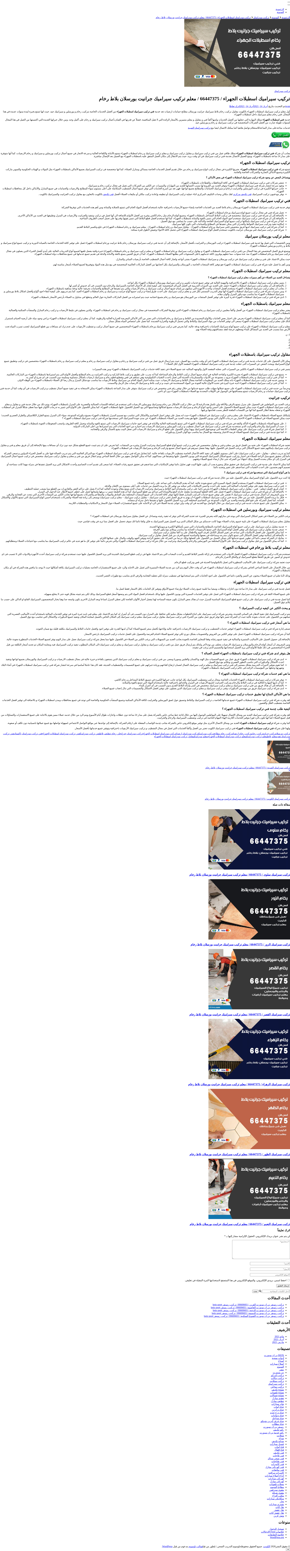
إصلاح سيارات (277, 1364)
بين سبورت (278, 1372)
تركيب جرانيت (269, 733)
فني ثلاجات (278, 1455)
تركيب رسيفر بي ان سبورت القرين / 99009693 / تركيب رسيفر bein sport (248, 1304)
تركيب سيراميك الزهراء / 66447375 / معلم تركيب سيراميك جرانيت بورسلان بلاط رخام (239, 1084)
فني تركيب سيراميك (90, 733)
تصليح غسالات (277, 1395)
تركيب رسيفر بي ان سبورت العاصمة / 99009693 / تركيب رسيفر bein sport (247, 1307)
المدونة (280, 12)
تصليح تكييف (278, 1389)
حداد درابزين (278, 1409)
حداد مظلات (278, 1424)
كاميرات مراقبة (276, 1473)
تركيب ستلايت (277, 1381)
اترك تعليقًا (234, 106)
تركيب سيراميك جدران (132, 733)
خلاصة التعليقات (276, 1534)
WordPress (167, 1546)
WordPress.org (277, 1537)
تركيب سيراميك (282, 91)
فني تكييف (108, 194)
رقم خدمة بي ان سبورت (272, 1432)
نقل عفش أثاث (276, 1513)
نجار (282, 1501)
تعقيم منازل (278, 1398)
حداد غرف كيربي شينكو (272, 1421)
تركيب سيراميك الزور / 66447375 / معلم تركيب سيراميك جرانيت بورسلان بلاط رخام (240, 944)
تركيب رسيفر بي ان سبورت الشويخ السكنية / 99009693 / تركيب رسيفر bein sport (244, 1316)
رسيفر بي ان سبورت (273, 1427)
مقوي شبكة (278, 1493)
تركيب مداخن (277, 1387)
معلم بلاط (272, 736)
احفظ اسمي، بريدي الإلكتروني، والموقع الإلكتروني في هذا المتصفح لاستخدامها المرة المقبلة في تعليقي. (235, 1280)
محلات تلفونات (276, 1484)
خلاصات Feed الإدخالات (272, 1531)
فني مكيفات (278, 1470)
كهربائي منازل (277, 1481)
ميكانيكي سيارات (275, 1498)
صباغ (281, 1438)
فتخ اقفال (279, 1450)
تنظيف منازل (277, 1401)
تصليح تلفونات (277, 1392)
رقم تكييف (278, 1430)
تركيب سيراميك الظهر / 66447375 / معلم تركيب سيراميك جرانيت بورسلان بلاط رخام (240, 1154)
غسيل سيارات (277, 1444)
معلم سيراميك (201, 736)
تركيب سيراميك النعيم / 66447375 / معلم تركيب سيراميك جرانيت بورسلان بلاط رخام (240, 1224)
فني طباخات (277, 1461)
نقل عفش (279, 1510)
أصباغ (281, 1361)
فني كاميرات (277, 1464)
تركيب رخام (257, 733)
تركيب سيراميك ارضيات (187, 733)
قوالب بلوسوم (196, 1546)
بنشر (281, 1369)
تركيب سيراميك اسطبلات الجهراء (159, 733)
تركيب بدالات (277, 1378)
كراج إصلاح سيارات (274, 1475)
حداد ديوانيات (277, 1415)
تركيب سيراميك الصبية (199, 128)
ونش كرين (279, 1515)
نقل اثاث (280, 1507)
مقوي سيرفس (276, 1490)
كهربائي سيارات (276, 1478)
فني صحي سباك (276, 1458)
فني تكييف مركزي (242, 194)
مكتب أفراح (278, 1495)
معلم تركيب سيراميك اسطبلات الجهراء (227, 736)
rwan (287, 106)
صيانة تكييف (278, 1441)
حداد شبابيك (278, 1418)
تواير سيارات (277, 1404)
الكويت (266, 1546)
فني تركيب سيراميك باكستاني (28, 733)
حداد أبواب (279, 1407)
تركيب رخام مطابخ (223, 733)
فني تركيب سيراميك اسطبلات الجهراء (61, 733)
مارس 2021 (278, 1342)
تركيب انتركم (277, 1375)
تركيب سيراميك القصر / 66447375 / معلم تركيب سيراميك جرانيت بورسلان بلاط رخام (239, 1014)
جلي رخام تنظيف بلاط (110, 733)
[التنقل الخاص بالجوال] (289, 2)
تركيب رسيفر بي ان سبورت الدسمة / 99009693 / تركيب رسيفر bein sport (248, 1313)
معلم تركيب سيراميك (256, 736)
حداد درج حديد (277, 1412)
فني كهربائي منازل (274, 1467)
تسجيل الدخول (276, 1529)
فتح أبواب (279, 1447)
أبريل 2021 (279, 1339)
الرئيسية (280, 9)
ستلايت (280, 1435)
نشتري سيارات (276, 1504)
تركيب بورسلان (283, 733)
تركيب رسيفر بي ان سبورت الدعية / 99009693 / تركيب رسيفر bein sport (248, 1310)
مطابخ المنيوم (277, 1487)
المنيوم (280, 1366)
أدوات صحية (278, 1358)
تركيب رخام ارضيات (242, 733)
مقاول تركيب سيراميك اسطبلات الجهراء (174, 736)
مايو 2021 (279, 1336)
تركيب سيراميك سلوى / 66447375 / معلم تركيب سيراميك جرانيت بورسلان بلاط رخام (239, 874)
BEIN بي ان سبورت (274, 1355)
